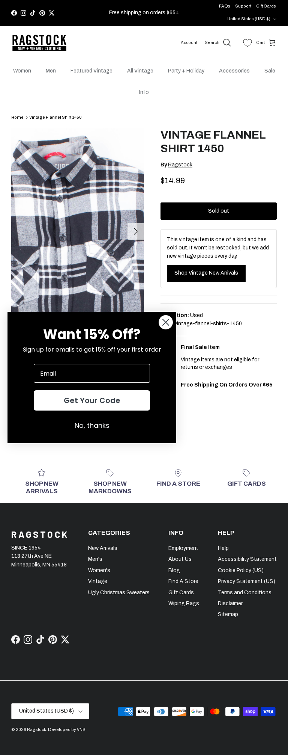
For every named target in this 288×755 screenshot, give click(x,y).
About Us (180, 559)
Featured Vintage (91, 71)
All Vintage (140, 71)
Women (22, 71)
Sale (269, 71)
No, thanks (92, 425)
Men (51, 71)
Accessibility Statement (247, 559)
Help (223, 548)
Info (144, 92)
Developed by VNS (67, 729)
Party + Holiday (186, 71)
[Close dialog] (165, 322)
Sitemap (228, 614)
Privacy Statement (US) (246, 581)
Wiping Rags (183, 603)
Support (243, 6)
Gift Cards (266, 6)
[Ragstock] (39, 42)
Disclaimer (230, 603)
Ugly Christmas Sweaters (119, 592)
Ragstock (180, 165)
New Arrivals (102, 548)
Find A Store (183, 581)
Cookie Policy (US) (241, 570)
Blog (174, 570)
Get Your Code (92, 400)
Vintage (97, 581)
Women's (99, 570)
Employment (183, 548)
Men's (95, 559)
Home (17, 117)
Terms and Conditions (245, 592)
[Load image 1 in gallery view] (77, 228)
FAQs (224, 6)
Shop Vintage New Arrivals (206, 273)
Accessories (234, 71)
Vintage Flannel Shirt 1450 (55, 117)
